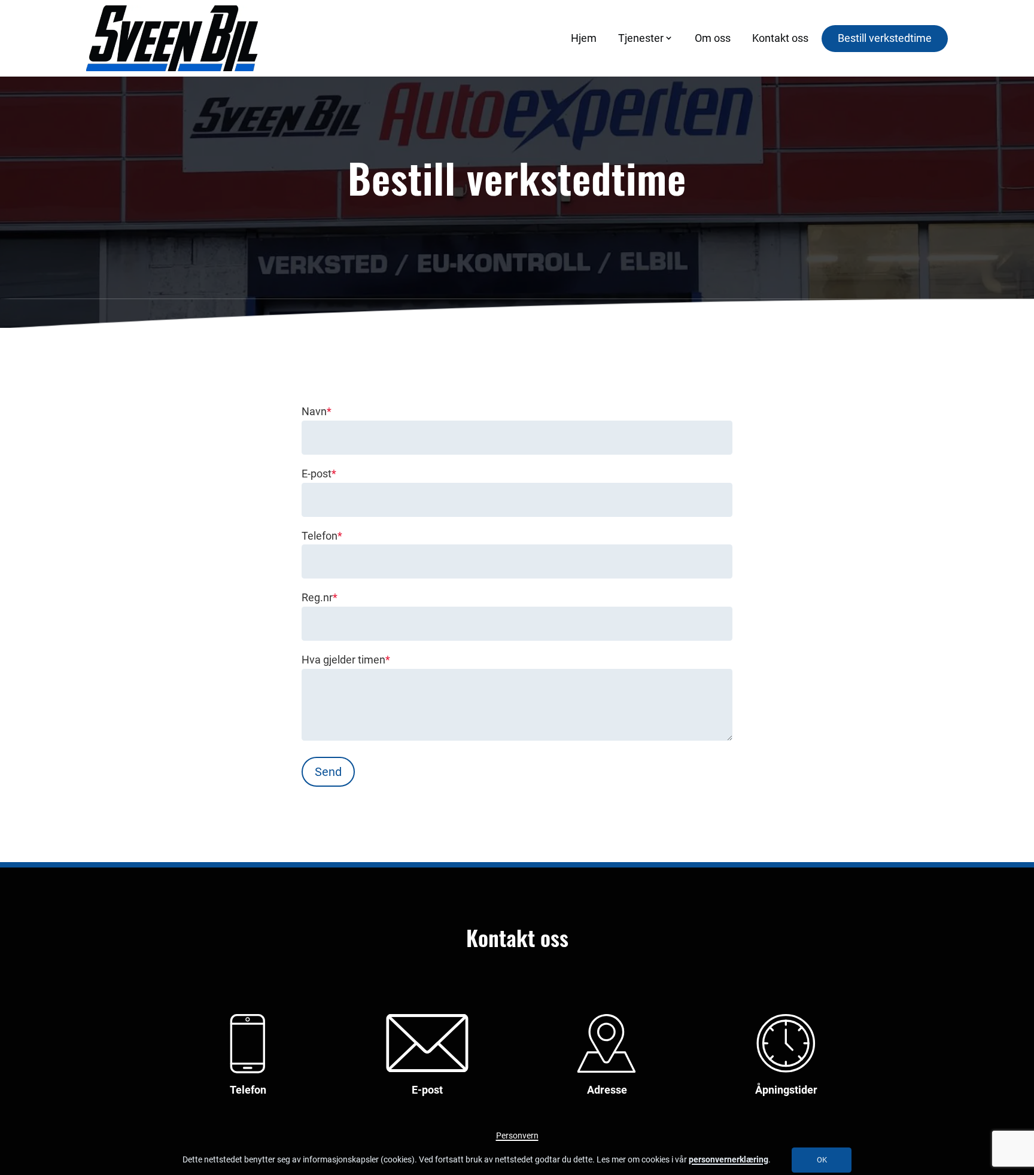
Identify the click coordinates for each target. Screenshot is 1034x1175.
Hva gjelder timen (346, 659)
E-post (319, 473)
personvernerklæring (728, 1159)
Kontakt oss (780, 38)
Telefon (322, 535)
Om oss (713, 38)
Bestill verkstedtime (885, 38)
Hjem (584, 38)
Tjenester (641, 38)
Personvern (517, 1136)
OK (822, 1159)
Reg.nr (319, 597)
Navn (317, 411)
